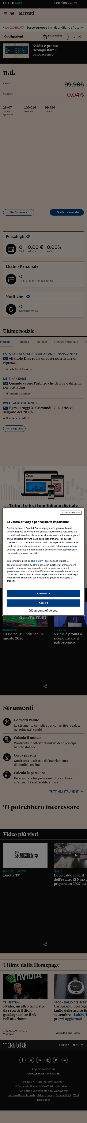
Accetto (43, 603)
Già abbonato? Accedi (43, 610)
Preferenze (43, 593)
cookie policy (68, 546)
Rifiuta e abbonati (71, 512)
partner (54, 565)
